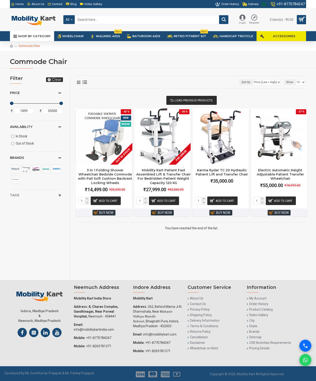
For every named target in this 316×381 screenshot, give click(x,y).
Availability (21, 127)
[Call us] (305, 346)
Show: (290, 82)
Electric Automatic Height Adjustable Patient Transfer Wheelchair (280, 174)
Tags (14, 195)
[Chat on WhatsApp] (305, 360)
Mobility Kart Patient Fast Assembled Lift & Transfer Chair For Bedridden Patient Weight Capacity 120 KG (163, 176)
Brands (17, 158)
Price (15, 93)
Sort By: (246, 82)
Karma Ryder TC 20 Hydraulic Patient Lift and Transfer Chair (222, 172)
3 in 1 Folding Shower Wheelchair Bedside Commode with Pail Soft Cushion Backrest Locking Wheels (105, 176)
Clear (57, 79)
